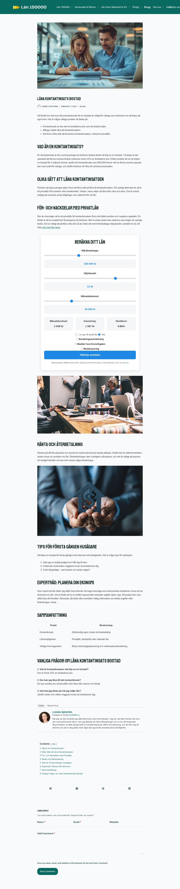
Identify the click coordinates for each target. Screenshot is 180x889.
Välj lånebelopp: (90, 250)
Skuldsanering (91, 348)
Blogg (83, 106)
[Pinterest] (103, 788)
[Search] (170, 7)
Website (114, 822)
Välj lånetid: (90, 273)
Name (41, 822)
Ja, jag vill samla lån (88, 334)
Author (41, 706)
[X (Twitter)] (77, 788)
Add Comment (46, 833)
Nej (103, 334)
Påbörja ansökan (90, 354)
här (127, 363)
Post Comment (47, 871)
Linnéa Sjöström (62, 712)
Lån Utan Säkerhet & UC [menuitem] (114, 7)
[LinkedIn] (129, 788)
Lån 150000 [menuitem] (63, 7)
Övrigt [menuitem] (135, 7)
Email (77, 822)
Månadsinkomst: (90, 296)
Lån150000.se (74, 715)
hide (53, 744)
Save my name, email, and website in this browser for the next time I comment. (72, 863)
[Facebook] (50, 788)
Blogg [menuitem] (147, 7)
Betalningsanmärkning (91, 339)
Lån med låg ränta (51, 227)
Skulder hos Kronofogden (90, 344)
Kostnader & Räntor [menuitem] (85, 7)
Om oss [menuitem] (157, 7)
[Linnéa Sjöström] (44, 717)
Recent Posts (52, 706)
